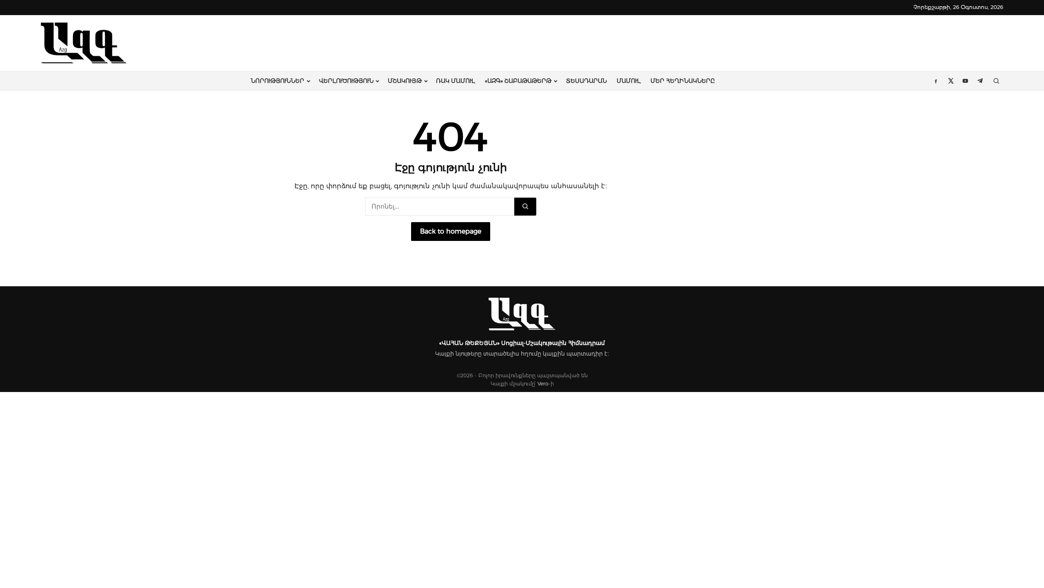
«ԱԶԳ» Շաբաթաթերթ (518, 81)
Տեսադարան (586, 81)
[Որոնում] (525, 207)
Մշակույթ (405, 81)
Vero (543, 384)
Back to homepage (450, 231)
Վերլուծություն (346, 81)
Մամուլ (629, 81)
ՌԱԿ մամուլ (455, 81)
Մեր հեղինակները (682, 81)
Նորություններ (277, 81)
